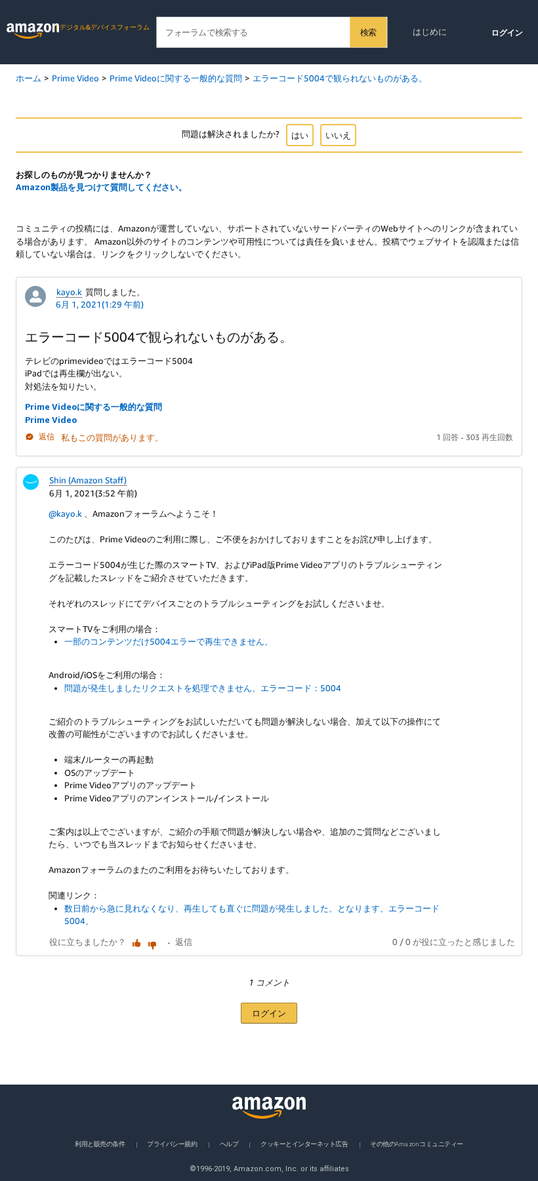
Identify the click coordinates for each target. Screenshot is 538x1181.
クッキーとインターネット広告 (304, 1143)
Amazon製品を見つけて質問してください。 (101, 187)
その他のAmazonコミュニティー (416, 1143)
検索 (368, 32)
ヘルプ (229, 1143)
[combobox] (271, 32)
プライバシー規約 (172, 1143)
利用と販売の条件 (100, 1143)
